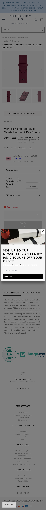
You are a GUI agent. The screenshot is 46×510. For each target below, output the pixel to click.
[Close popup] (43, 231)
